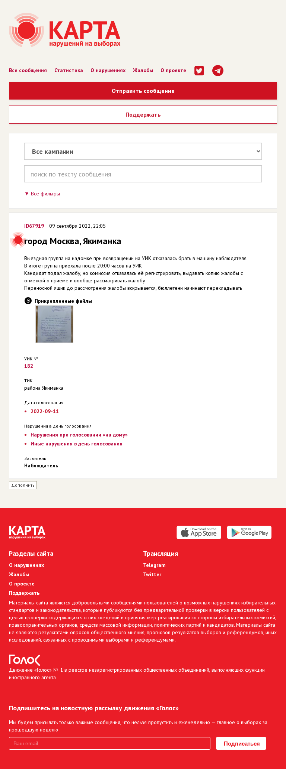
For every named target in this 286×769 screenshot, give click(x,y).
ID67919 (34, 226)
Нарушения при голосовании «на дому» (79, 434)
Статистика (68, 70)
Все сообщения (28, 70)
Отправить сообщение (143, 90)
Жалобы (143, 70)
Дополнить (23, 485)
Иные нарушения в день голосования (77, 443)
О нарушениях (107, 70)
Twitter (152, 574)
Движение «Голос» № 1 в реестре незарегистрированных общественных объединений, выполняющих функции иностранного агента (137, 673)
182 (28, 366)
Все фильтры (45, 193)
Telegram (154, 565)
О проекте (173, 70)
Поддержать (143, 114)
